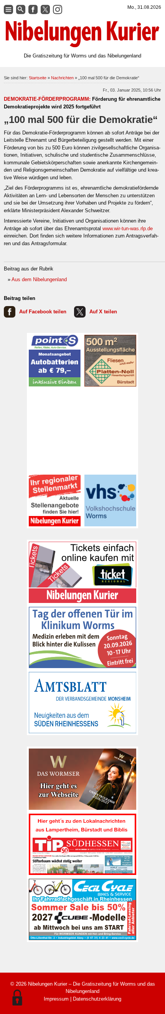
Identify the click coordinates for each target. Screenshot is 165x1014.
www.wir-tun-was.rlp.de (127, 228)
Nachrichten (62, 77)
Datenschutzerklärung (97, 999)
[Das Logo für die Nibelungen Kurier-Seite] (82, 33)
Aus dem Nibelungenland (39, 279)
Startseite (37, 77)
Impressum (56, 999)
